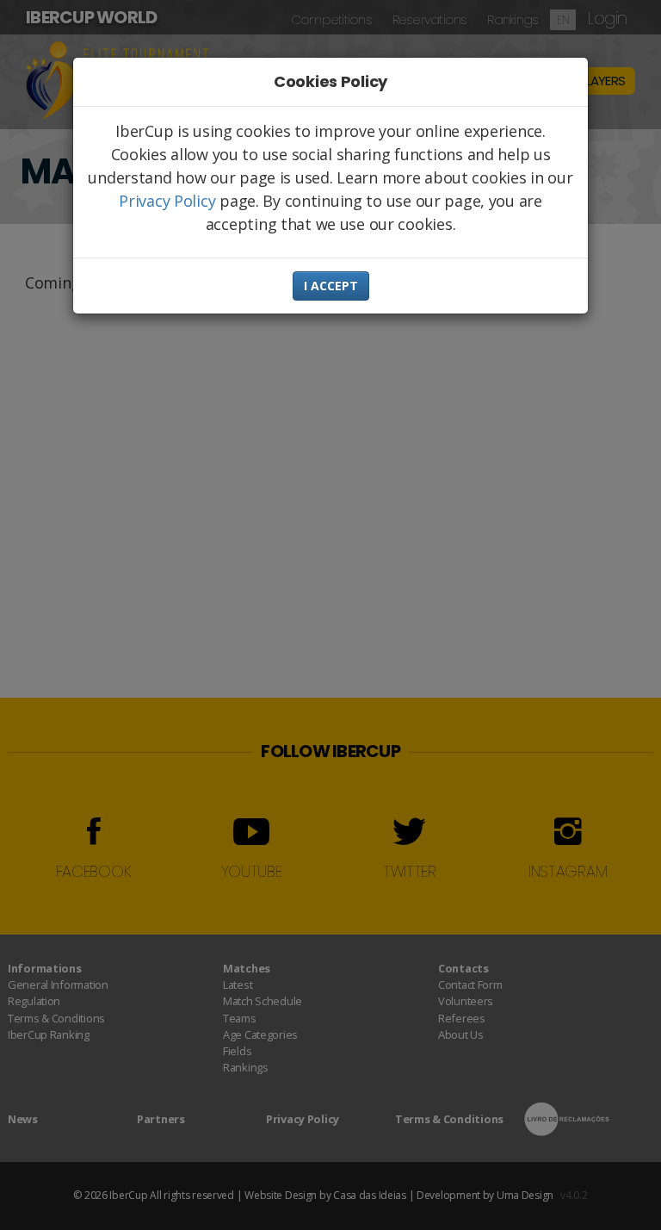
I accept (331, 285)
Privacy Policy (167, 200)
